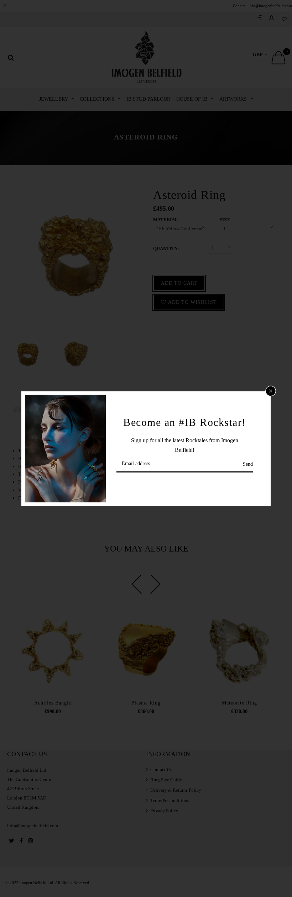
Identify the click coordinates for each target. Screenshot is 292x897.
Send (248, 464)
